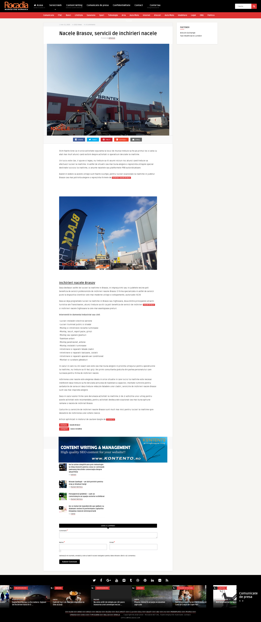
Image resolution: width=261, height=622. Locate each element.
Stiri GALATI (147, 612)
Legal (193, 15)
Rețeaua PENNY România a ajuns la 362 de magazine (224, 603)
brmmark (6, 599)
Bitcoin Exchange (187, 33)
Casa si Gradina (76, 429)
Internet (146, 15)
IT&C (60, 15)
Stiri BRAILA (115, 615)
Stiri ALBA (69, 612)
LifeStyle (79, 15)
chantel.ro (110, 420)
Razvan (87, 599)
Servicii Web (55, 5)
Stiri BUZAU (106, 612)
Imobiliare (182, 15)
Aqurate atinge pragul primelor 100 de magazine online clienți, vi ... (183, 603)
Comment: (63, 530)
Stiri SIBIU (81, 615)
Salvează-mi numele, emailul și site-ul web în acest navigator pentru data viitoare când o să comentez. (97, 556)
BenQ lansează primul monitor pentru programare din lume (101, 603)
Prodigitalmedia (49, 599)
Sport (101, 15)
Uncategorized (93, 588)
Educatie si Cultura (13, 588)
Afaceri (157, 15)
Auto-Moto (134, 15)
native (73, 514)
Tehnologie (113, 15)
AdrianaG (112, 38)
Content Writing (74, 6)
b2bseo (73, 475)
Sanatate (91, 15)
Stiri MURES (187, 612)
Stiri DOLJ (138, 612)
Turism (129, 21)
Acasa (39, 6)
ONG (202, 15)
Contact (139, 5)
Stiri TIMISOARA (92, 615)
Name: (62, 542)
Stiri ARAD (78, 612)
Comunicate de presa (98, 5)
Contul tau (153, 6)
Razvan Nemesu (77, 487)
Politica (211, 15)
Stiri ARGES (87, 612)
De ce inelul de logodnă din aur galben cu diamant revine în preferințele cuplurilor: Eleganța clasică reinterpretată (86, 508)
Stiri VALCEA (105, 615)
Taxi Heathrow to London (191, 36)
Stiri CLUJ (130, 612)
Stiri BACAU (96, 612)
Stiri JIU (163, 612)
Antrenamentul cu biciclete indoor (59, 602)
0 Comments (90, 25)
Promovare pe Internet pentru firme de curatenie (142, 603)
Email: (112, 542)
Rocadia (128, 599)
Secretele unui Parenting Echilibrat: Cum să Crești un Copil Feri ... (19, 603)
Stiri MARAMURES (174, 612)
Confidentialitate (121, 5)
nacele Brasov (75, 425)
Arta (124, 15)
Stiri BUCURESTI (118, 612)
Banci (68, 15)
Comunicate (48, 15)
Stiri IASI (155, 612)
